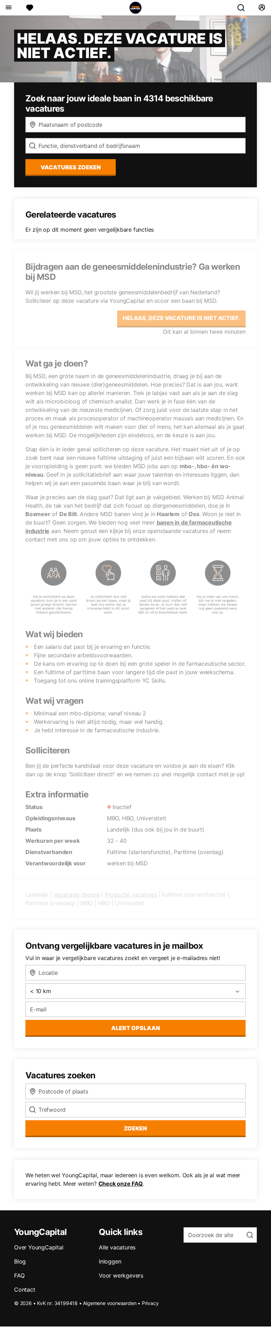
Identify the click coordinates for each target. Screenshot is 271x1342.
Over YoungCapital (39, 1247)
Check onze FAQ (120, 1183)
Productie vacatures (131, 894)
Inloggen (110, 1261)
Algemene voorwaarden (109, 1303)
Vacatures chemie (77, 894)
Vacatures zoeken (71, 167)
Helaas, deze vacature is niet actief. (181, 317)
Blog (20, 1261)
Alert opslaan (135, 1027)
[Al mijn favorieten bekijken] (30, 8)
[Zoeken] (244, 8)
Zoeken (135, 1128)
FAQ (19, 1275)
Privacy (150, 1303)
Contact (24, 1289)
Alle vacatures (117, 1247)
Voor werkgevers (121, 1275)
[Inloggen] (261, 7)
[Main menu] (8, 7)
